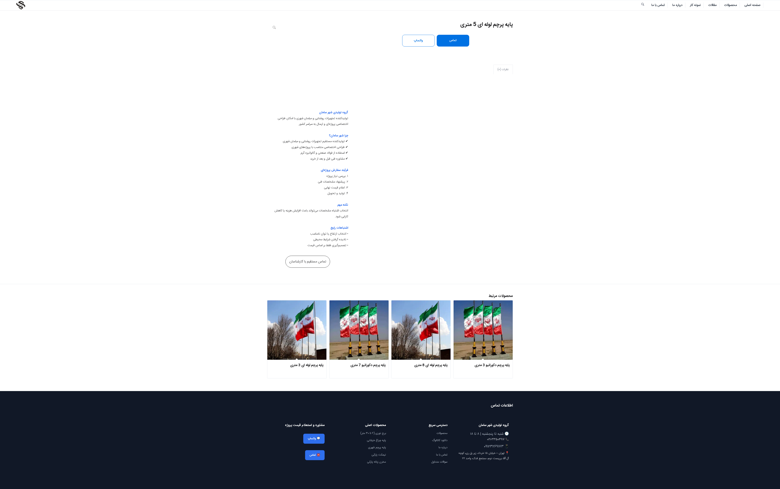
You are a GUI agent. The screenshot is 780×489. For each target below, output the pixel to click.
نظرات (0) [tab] (503, 69)
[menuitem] (752, 5)
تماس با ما (441, 454)
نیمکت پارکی (379, 454)
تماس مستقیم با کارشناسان (307, 261)
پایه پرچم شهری (377, 447)
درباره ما (443, 447)
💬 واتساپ (314, 438)
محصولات (442, 433)
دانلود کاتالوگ (439, 440)
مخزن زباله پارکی (376, 462)
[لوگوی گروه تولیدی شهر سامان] (21, 5)
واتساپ (418, 40)
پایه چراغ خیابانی (376, 440)
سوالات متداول (439, 462)
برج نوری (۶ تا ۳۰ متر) (373, 433)
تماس (453, 40)
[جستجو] (643, 5)
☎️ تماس (315, 455)
